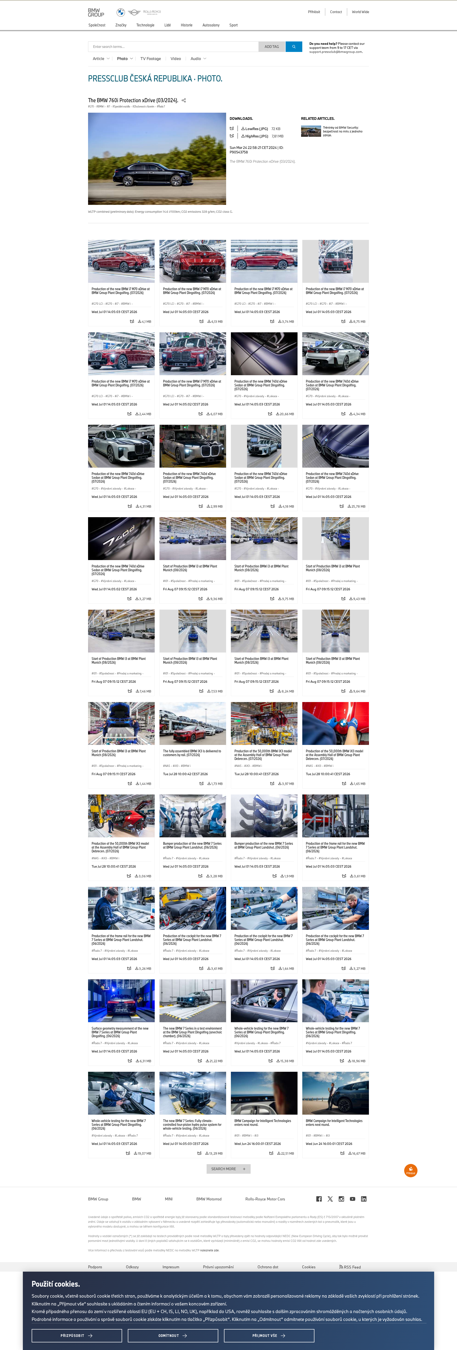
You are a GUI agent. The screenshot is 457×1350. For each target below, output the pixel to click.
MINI (169, 1199)
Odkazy (132, 1266)
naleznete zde (209, 1250)
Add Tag (272, 46)
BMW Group (98, 1199)
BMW (136, 1199)
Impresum (171, 1266)
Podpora (95, 1266)
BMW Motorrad (209, 1199)
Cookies (309, 1266)
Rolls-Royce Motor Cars (265, 1199)
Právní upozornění (218, 1266)
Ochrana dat (268, 1266)
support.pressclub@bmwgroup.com (335, 52)
